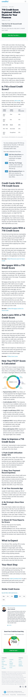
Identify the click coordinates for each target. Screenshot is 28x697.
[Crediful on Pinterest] (25, 686)
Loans (10, 661)
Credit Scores (5, 6)
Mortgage (4, 668)
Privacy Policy (13, 694)
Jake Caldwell (11, 609)
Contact (20, 661)
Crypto (10, 667)
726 (4, 599)
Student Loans (12, 665)
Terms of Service (5, 694)
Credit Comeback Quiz (15, 578)
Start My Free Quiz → (14, 35)
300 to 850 (17, 100)
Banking (3, 661)
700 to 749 (11, 6)
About (20, 659)
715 (12, 596)
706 (4, 596)
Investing (11, 659)
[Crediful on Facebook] (20, 686)
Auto (3, 666)
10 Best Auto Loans (12, 356)
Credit (3, 659)
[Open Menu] (25, 1)
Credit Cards (4, 664)
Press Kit (20, 663)
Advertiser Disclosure (21, 694)
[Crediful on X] (23, 686)
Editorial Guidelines (21, 665)
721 (24, 596)
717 (20, 596)
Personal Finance (11, 663)
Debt (3, 663)
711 (8, 596)
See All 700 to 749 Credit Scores (10, 592)
